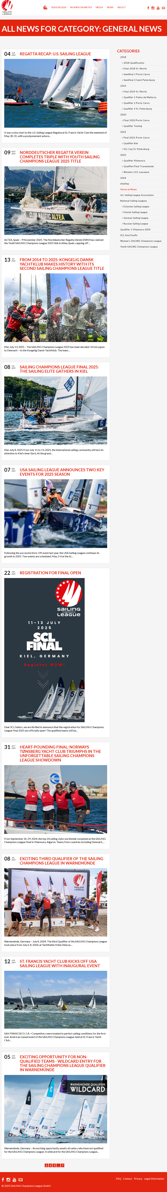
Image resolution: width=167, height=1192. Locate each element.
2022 (123, 155)
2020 (123, 114)
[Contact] (163, 8)
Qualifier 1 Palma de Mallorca (140, 97)
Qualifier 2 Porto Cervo (137, 103)
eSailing (124, 183)
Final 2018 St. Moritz (135, 68)
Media (99, 7)
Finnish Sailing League (135, 212)
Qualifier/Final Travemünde (139, 166)
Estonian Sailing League (136, 206)
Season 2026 (58, 7)
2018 (123, 57)
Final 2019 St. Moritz (135, 91)
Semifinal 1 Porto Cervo (137, 74)
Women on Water (81, 7)
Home (45, 6)
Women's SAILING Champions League (140, 241)
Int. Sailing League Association (137, 195)
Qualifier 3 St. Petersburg (138, 108)
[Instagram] (153, 8)
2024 (123, 178)
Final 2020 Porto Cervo (137, 120)
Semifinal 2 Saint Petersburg (139, 80)
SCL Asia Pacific (129, 235)
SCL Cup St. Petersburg (136, 149)
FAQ (118, 1178)
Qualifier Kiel (131, 143)
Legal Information (154, 1178)
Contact (127, 1178)
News (110, 7)
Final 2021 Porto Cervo (137, 137)
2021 (123, 132)
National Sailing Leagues (133, 200)
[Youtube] (158, 8)
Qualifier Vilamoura (134, 160)
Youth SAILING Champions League (139, 246)
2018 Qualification (134, 63)
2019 (123, 86)
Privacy (138, 1178)
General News (128, 189)
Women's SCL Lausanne (136, 172)
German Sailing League (136, 218)
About (121, 7)
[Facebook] (148, 8)
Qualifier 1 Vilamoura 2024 (135, 229)
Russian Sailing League (136, 223)
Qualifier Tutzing (133, 126)
